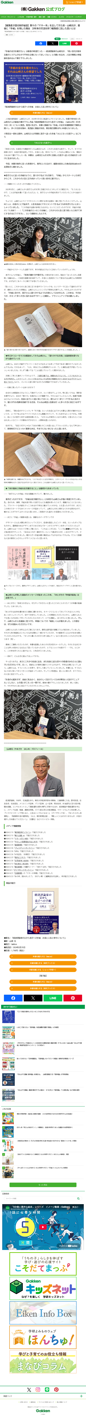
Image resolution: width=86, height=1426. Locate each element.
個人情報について (62, 1402)
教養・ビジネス (52, 17)
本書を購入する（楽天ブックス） (43, 963)
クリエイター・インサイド (74, 17)
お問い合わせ (24, 1402)
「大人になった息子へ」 (42, 143)
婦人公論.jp (19, 835)
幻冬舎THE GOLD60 (21, 861)
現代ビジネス (20, 857)
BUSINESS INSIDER (21, 864)
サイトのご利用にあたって (46, 1402)
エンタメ (61, 17)
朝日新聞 (18, 867)
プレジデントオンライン (24, 848)
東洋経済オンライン (22, 832)
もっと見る (43, 1185)
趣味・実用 (42, 17)
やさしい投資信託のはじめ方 (26, 842)
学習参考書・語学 (31, 17)
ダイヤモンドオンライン (23, 870)
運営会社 (33, 1402)
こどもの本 (20, 17)
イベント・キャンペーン (8, 17)
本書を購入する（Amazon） (43, 113)
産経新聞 (18, 845)
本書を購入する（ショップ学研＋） (43, 970)
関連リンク (7, 1396)
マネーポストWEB (21, 839)
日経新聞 (18, 873)
